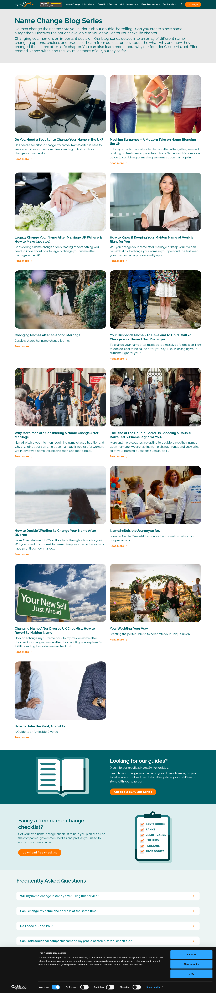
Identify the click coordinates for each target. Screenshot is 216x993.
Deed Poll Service (107, 4)
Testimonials (169, 4)
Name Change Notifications (80, 4)
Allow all (191, 954)
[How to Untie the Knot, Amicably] (60, 690)
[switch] (84, 987)
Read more (22, 158)
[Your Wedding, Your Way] (155, 593)
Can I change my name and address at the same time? (59, 911)
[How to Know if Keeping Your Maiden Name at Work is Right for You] (155, 202)
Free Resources (149, 4)
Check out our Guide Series (133, 791)
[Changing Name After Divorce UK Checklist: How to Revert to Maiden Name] (60, 593)
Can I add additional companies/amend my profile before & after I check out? (76, 941)
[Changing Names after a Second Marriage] (60, 299)
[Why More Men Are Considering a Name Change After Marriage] (60, 397)
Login (195, 4)
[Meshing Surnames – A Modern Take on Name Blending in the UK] (155, 104)
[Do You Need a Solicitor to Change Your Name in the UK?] (60, 104)
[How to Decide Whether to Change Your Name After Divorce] (60, 495)
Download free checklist (40, 852)
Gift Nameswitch (129, 4)
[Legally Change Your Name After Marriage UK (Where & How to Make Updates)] (60, 202)
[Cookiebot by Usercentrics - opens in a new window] (19, 987)
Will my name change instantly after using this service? (59, 896)
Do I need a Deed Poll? (36, 926)
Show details (153, 987)
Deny (191, 973)
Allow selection (191, 964)
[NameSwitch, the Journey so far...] (155, 495)
